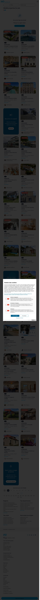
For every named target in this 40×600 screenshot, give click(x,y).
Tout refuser (24, 315)
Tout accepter (15, 315)
